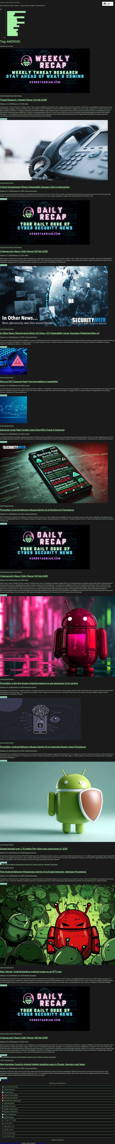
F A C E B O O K (8, 1136)
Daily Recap (11, 14)
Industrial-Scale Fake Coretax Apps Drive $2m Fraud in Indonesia (32, 429)
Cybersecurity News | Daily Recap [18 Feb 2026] (24, 1037)
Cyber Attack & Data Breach (16, 12)
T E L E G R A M (8, 1133)
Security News (12, 31)
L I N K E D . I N (8, 1126)
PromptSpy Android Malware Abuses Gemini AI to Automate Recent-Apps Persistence (43, 746)
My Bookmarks (12, 19)
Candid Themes (41, 1143)
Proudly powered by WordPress (10, 1143)
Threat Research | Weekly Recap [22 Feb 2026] (23, 99)
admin (26, 104)
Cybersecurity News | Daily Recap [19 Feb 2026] (24, 576)
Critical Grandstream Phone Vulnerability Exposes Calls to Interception (35, 187)
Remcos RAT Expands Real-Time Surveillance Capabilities (29, 381)
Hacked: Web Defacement (15, 17)
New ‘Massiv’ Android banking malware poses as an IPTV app (31, 971)
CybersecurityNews (30, 191)
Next (7, 1080)
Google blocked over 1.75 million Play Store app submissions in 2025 (33, 848)
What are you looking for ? (57, 1083)
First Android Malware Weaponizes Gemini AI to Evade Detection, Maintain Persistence (43, 871)
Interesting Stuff (12, 35)
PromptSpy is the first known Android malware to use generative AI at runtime (39, 683)
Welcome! (10, 28)
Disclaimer (10, 15)
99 (5, 1080)
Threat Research (12, 30)
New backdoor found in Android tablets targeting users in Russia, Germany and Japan (42, 1064)
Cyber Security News (7, 96)
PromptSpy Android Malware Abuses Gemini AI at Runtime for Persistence (37, 510)
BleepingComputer (30, 687)
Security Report (12, 21)
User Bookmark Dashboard (16, 23)
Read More (3, 119)
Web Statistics (12, 24)
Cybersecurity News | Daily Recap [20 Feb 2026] (24, 251)
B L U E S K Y (7, 1123)
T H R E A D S (7, 1130)
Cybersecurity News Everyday (10, 2)
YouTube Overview (13, 26)
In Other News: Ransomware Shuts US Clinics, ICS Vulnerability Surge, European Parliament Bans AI (49, 333)
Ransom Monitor (12, 33)
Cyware (27, 385)
